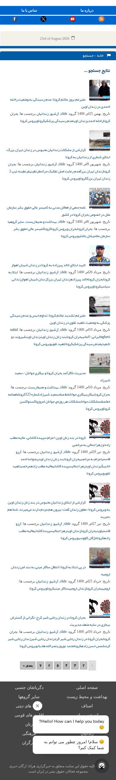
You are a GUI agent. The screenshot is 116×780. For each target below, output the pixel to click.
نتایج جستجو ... (97, 70)
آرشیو (54, 113)
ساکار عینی (61, 588)
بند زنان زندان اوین (53, 336)
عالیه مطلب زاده (42, 466)
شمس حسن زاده (93, 645)
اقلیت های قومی (29, 715)
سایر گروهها (16, 221)
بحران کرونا (85, 228)
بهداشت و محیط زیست (41, 221)
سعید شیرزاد (49, 394)
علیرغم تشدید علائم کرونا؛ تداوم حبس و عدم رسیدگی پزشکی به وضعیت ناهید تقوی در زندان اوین (60, 319)
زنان (29, 724)
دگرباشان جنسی (29, 687)
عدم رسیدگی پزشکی (59, 120)
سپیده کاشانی (62, 466)
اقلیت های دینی (29, 706)
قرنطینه (34, 171)
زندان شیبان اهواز (34, 279)
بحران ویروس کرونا (64, 228)
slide (64, 113)
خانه (101, 55)
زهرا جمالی (79, 466)
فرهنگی (29, 733)
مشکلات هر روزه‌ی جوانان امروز (59, 401)
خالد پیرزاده (79, 279)
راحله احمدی (95, 120)
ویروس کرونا (29, 120)
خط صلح (64, 394)
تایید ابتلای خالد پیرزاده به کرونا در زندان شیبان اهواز (48, 265)
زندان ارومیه (77, 588)
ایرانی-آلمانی (91, 336)
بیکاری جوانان (78, 394)
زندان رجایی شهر (42, 638)
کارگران (29, 743)
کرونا (41, 120)
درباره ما (87, 10)
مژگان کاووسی (88, 537)
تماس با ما (29, 10)
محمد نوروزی (65, 645)
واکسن (33, 401)
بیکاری (91, 394)
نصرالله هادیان (47, 645)
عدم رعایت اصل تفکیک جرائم (60, 171)
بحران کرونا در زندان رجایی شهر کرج (78, 638)
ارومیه (106, 588)
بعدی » (28, 665)
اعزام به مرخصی (91, 459)
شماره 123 (32, 394)
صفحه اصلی (87, 687)
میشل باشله (87, 235)
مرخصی (26, 466)
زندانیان (42, 113)
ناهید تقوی (58, 343)
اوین (99, 530)
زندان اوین (80, 120)
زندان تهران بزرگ (91, 171)
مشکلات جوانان (90, 401)
